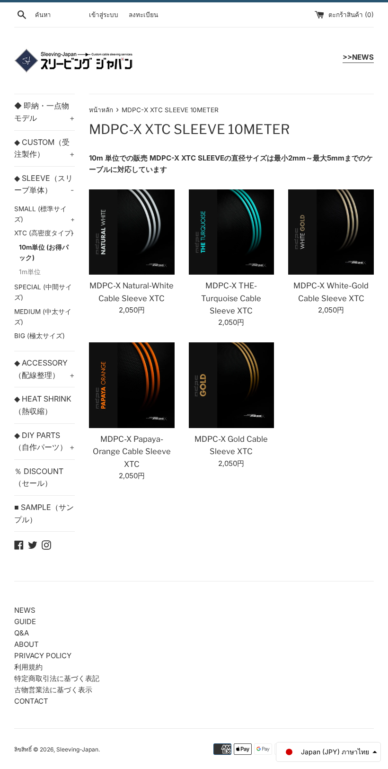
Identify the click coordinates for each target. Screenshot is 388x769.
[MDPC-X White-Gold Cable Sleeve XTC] (331, 232)
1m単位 (30, 272)
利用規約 (28, 666)
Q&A (21, 632)
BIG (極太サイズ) (39, 336)
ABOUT (26, 644)
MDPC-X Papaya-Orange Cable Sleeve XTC (132, 451)
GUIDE (25, 621)
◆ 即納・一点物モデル (44, 112)
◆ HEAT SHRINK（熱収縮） (42, 405)
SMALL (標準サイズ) (44, 214)
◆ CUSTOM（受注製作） (44, 148)
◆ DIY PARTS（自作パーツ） (44, 441)
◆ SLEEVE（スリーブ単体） (44, 184)
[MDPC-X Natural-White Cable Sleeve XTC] (132, 232)
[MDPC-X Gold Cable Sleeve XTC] (231, 385)
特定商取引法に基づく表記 (56, 678)
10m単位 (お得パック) (44, 252)
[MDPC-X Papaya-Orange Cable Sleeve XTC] (132, 385)
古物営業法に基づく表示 (53, 689)
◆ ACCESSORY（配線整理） (44, 369)
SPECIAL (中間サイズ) (43, 292)
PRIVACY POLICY (42, 655)
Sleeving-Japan (77, 749)
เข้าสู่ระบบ (103, 14)
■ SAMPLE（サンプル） (44, 513)
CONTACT (31, 701)
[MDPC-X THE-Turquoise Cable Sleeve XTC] (231, 232)
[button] (328, 752)
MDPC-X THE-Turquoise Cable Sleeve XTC (231, 298)
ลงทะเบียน (143, 14)
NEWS (24, 610)
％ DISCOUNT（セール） (38, 477)
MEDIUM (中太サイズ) (42, 317)
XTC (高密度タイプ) (44, 233)
